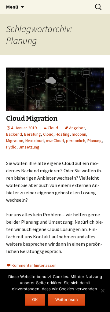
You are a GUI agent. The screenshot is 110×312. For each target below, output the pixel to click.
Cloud (53, 127)
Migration (14, 140)
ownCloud (55, 140)
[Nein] (102, 291)
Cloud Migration (31, 118)
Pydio (11, 147)
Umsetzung (29, 147)
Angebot (77, 127)
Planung (94, 140)
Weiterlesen (66, 299)
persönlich (75, 140)
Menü (12, 7)
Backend (14, 134)
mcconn (79, 134)
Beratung (32, 134)
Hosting (63, 134)
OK (35, 299)
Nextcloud (34, 140)
